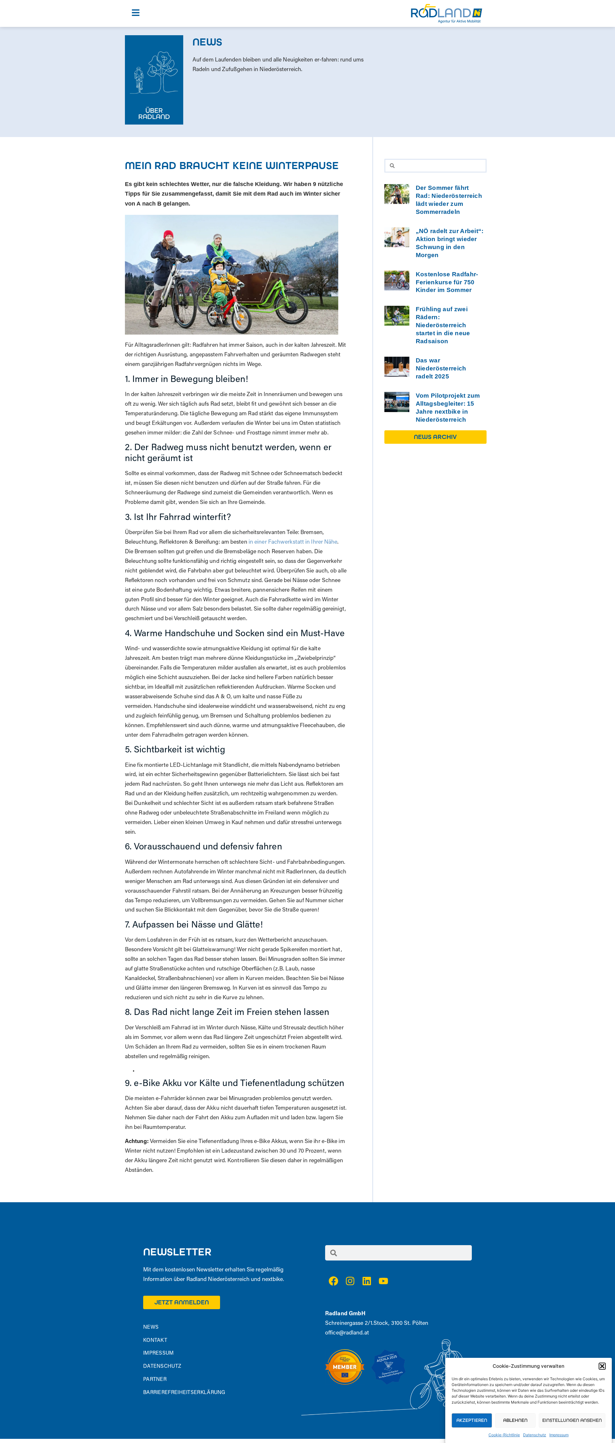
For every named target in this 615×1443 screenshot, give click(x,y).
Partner (155, 1379)
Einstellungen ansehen (572, 1420)
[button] (602, 1366)
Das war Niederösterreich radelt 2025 (441, 368)
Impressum (559, 1434)
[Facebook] (333, 1281)
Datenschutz (534, 1434)
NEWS (151, 1327)
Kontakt (155, 1340)
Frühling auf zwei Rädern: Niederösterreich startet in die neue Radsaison (443, 325)
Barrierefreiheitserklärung (184, 1392)
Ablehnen (515, 1420)
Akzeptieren (471, 1420)
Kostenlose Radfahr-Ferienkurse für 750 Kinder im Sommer (447, 282)
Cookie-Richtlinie (504, 1434)
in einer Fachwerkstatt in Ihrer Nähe (293, 542)
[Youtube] (383, 1281)
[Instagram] (350, 1281)
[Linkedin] (366, 1281)
